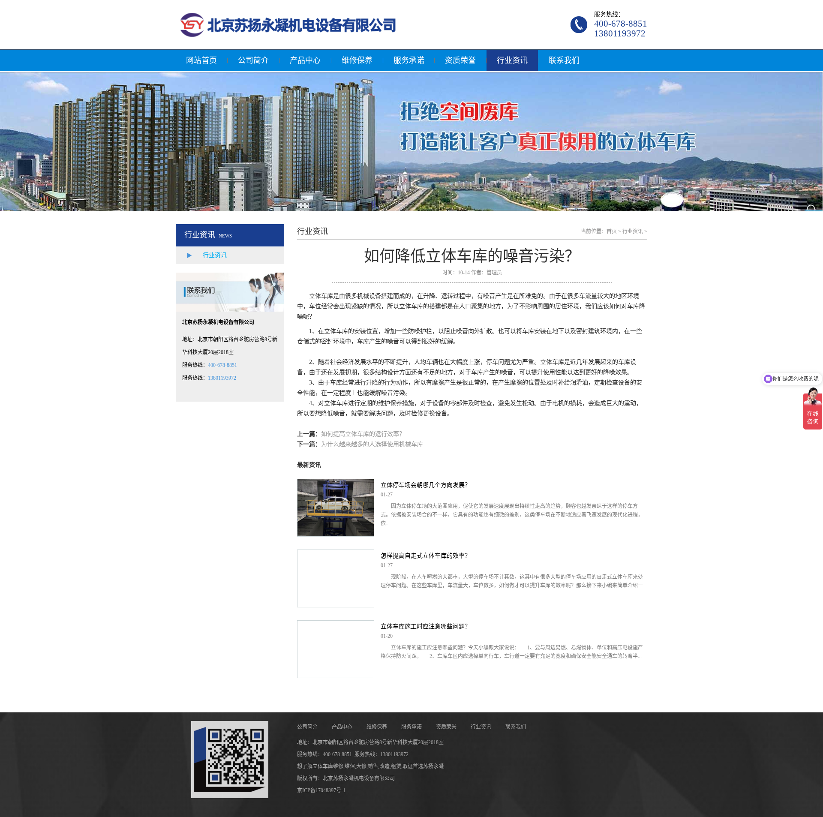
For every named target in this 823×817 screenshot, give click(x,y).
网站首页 (201, 60)
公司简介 (253, 60)
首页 (612, 231)
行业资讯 (512, 60)
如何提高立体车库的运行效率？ (363, 434)
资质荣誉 (460, 60)
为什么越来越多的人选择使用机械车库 (372, 444)
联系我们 (564, 60)
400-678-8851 (222, 365)
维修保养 (357, 60)
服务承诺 (408, 60)
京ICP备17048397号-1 (321, 790)
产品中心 (305, 60)
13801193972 (222, 378)
